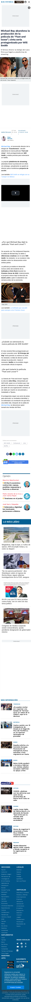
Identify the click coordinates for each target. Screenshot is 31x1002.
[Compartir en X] (10, 454)
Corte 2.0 (4, 872)
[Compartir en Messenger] (17, 454)
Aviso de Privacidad (17, 982)
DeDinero (19, 912)
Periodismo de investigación (5, 877)
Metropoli (4, 892)
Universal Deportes (7, 905)
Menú (3, 923)
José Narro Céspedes (10, 504)
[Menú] (29, 2)
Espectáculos (6, 132)
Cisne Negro (5, 953)
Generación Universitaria (20, 905)
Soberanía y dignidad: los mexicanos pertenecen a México (12, 509)
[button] (19, 2)
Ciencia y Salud (6, 917)
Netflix (6, 446)
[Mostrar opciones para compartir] (29, 7)
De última (4, 926)
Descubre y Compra (23, 892)
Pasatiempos (20, 919)
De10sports (20, 910)
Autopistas (4, 930)
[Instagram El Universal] (22, 947)
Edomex (19, 869)
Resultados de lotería (21, 925)
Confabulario (5, 912)
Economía (4, 903)
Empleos (19, 899)
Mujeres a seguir (6, 874)
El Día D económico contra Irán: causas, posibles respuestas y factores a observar (12, 486)
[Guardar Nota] (23, 454)
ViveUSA (19, 915)
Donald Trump (5, 890)
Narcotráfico (5, 896)
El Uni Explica (5, 881)
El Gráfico (20, 908)
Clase (3, 937)
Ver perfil (10, 140)
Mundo (3, 887)
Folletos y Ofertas (22, 894)
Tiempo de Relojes (7, 951)
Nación (3, 869)
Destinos (4, 928)
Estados (3, 894)
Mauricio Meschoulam (11, 480)
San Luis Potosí (21, 881)
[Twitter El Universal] (26, 943)
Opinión (6, 476)
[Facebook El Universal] (21, 943)
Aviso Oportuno (21, 897)
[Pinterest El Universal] (26, 947)
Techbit (3, 921)
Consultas (4, 932)
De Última (4, 944)
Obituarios (20, 901)
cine (24, 443)
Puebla (19, 874)
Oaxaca (19, 872)
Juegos (19, 917)
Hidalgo (19, 876)
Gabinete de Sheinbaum (5, 884)
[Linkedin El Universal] (17, 950)
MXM (2, 919)
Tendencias (4, 914)
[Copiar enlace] (20, 454)
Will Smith (7, 443)
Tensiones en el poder (13, 498)
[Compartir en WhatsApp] (13, 454)
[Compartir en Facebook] (7, 454)
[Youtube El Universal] (18, 947)
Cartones (4, 901)
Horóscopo (20, 921)
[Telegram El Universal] (17, 943)
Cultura (3, 910)
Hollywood (16, 443)
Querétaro (20, 878)
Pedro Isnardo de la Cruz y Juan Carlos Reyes (12, 495)
